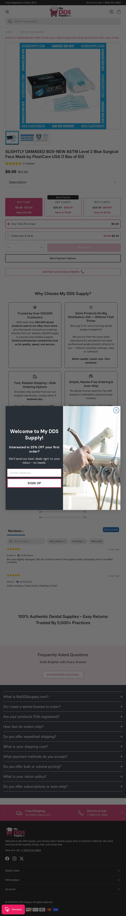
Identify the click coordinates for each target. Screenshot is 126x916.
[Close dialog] (116, 410)
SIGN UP (34, 483)
